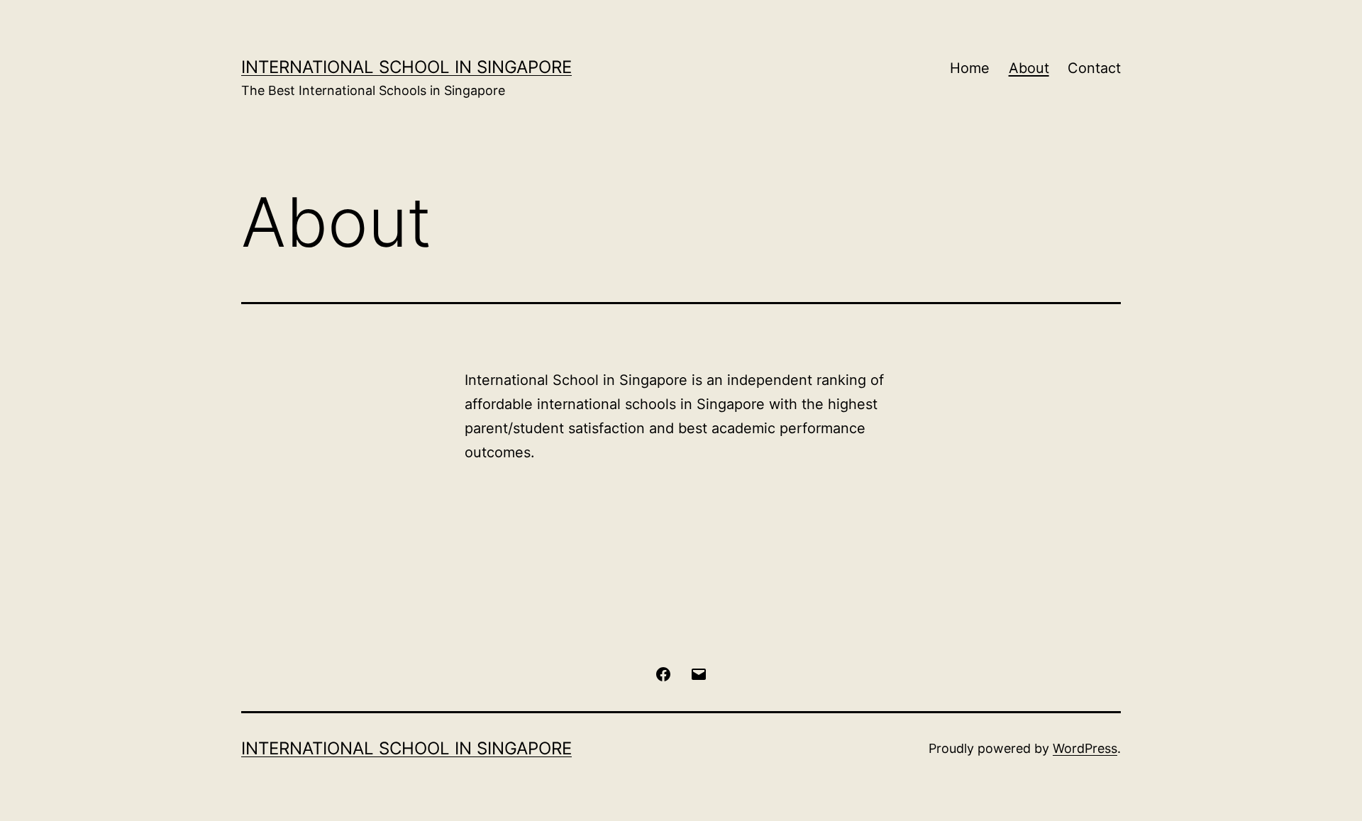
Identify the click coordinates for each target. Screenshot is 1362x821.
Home (970, 68)
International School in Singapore (406, 67)
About (1029, 68)
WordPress (1085, 748)
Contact (1094, 68)
